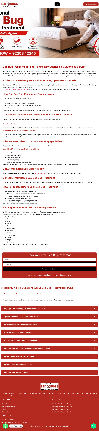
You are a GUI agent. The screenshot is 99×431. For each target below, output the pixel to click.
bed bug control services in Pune (17, 89)
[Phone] (93, 426)
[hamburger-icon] (57, 4)
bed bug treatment (40, 173)
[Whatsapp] (5, 426)
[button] (49, 294)
